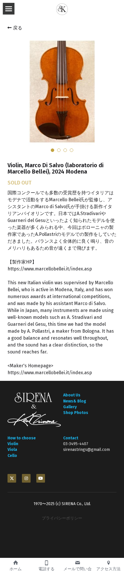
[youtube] (40, 478)
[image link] (34, 409)
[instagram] (26, 478)
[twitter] (11, 478)
